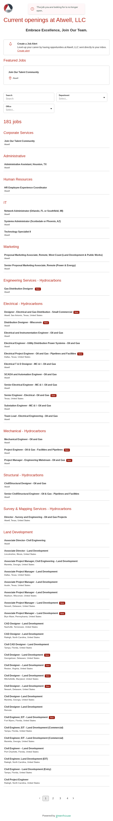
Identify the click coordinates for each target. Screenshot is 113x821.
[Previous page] (39, 798)
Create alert (23, 51)
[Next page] (73, 798)
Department (64, 95)
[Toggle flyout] (104, 97)
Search (9, 95)
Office (8, 106)
